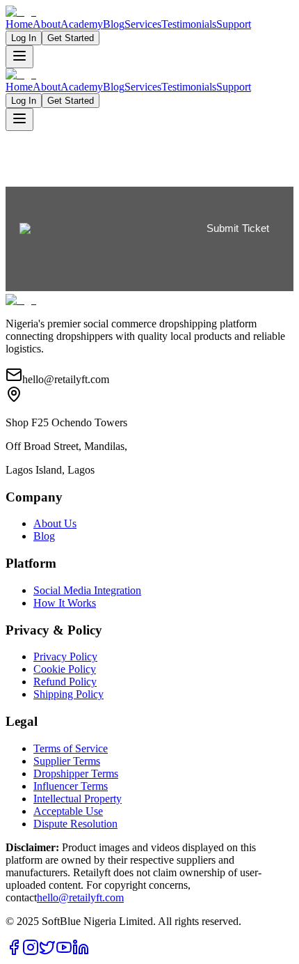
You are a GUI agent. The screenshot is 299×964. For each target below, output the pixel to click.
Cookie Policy (64, 669)
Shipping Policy (68, 694)
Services (142, 24)
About (46, 24)
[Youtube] (64, 952)
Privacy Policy (65, 656)
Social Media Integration (87, 590)
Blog (113, 24)
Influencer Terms (70, 786)
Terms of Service (70, 748)
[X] (47, 952)
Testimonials (188, 24)
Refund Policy (65, 681)
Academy (81, 24)
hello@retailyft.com (80, 897)
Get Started (70, 38)
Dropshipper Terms (75, 773)
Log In (23, 38)
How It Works (64, 603)
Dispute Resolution (75, 824)
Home (19, 24)
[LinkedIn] (80, 952)
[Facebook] (14, 952)
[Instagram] (30, 952)
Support (233, 24)
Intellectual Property (77, 798)
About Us (54, 523)
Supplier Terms (66, 761)
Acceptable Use (68, 811)
